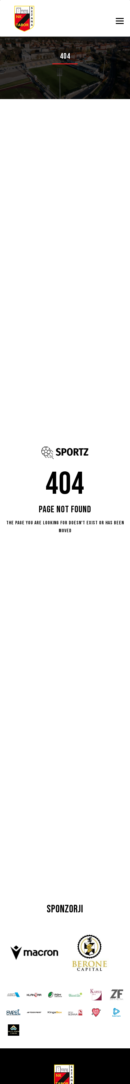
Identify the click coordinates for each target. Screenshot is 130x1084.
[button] (120, 21)
